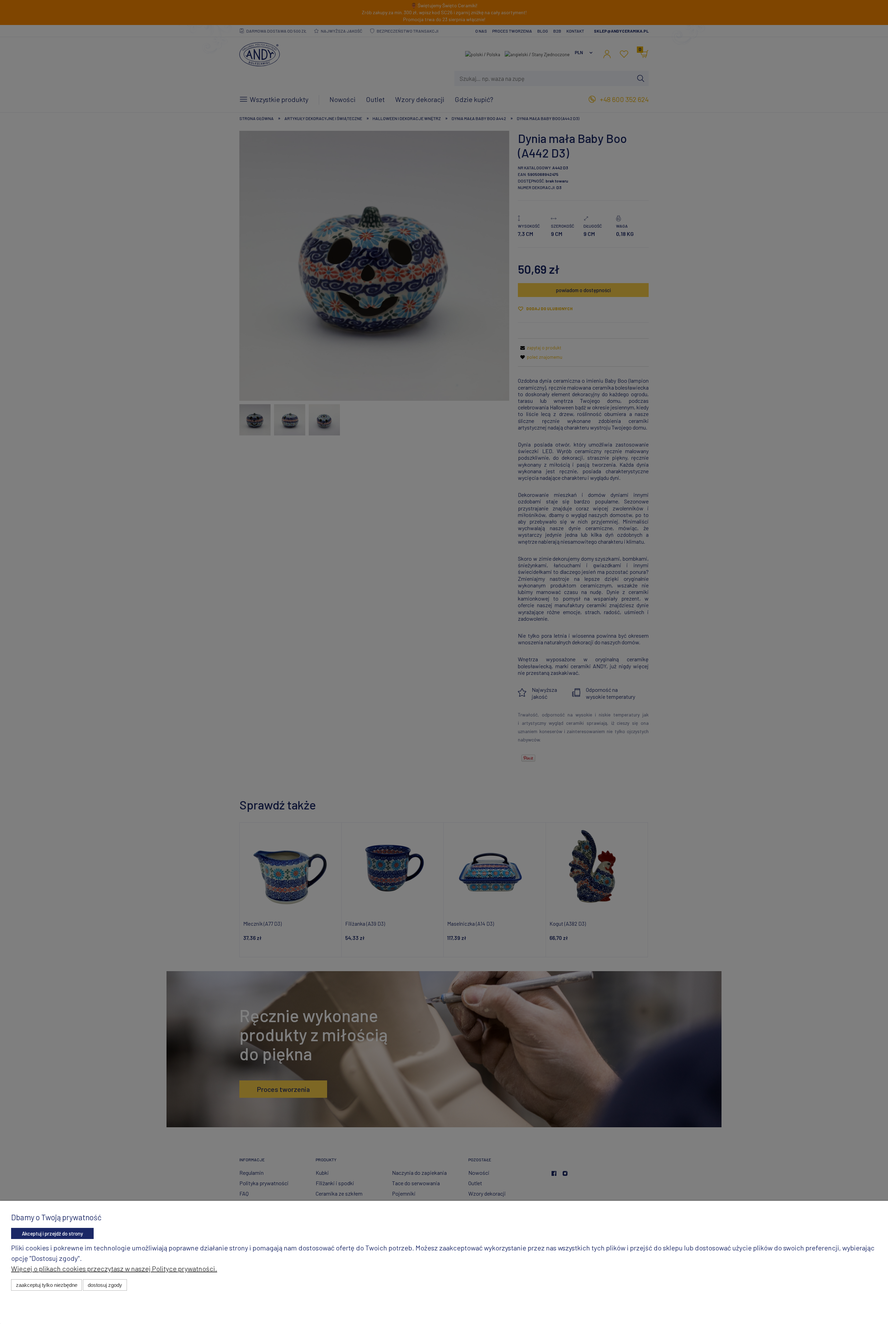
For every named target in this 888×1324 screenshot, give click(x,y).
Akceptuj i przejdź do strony (52, 1233)
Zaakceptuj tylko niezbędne (46, 1285)
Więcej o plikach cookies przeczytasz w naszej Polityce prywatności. (114, 1268)
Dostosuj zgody (105, 1285)
